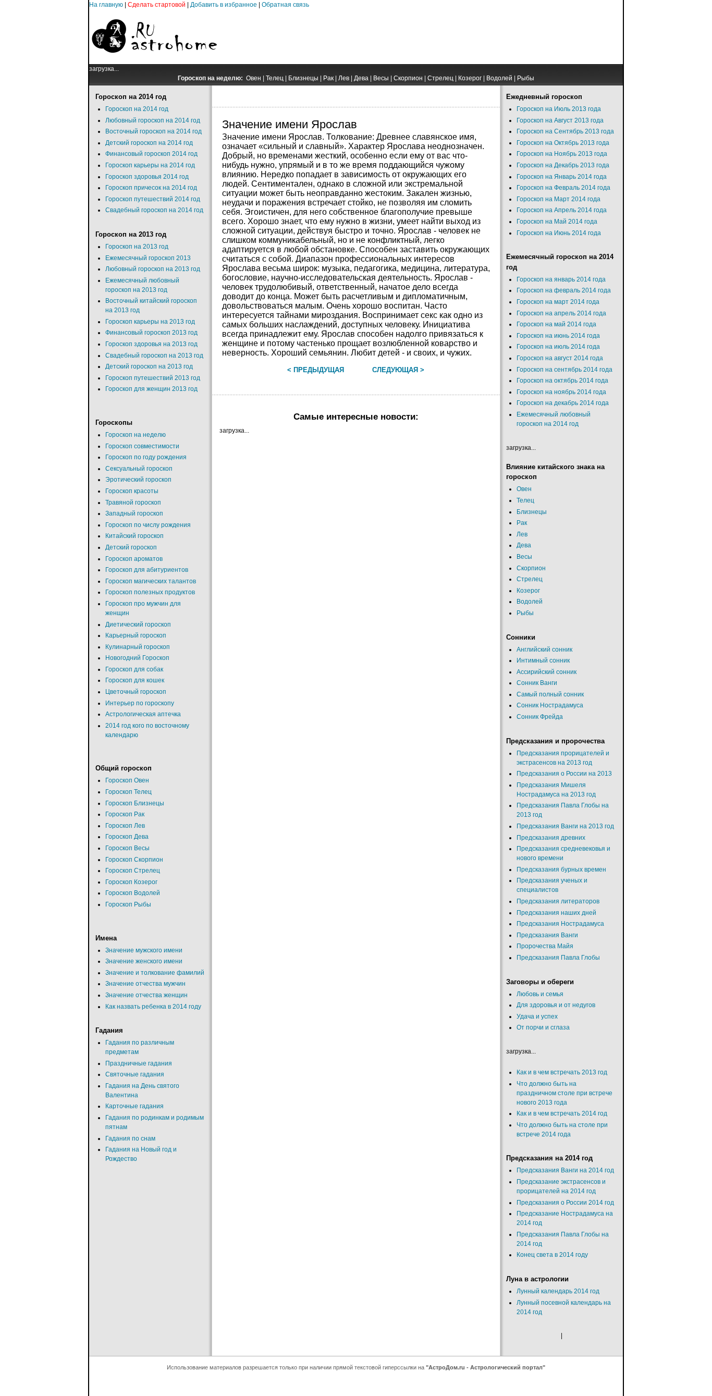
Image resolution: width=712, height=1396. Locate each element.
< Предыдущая (315, 370)
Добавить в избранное (223, 4)
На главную (106, 4)
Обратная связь (285, 4)
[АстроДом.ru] (154, 62)
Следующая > (398, 370)
